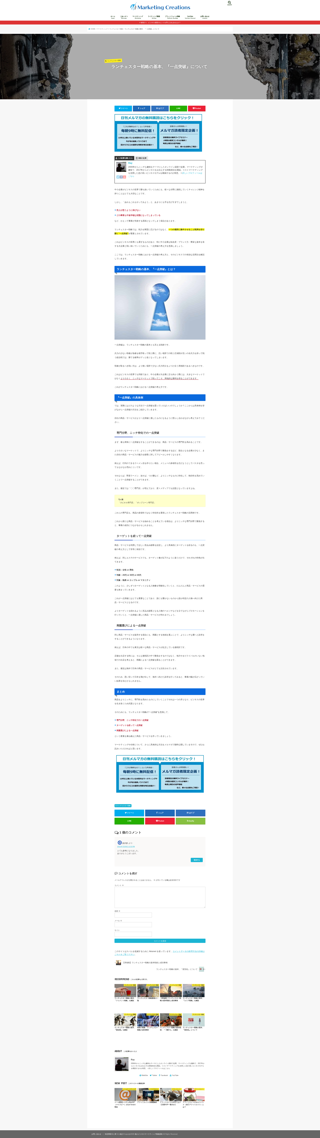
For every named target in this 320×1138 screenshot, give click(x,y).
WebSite (145, 1075)
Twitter (154, 1075)
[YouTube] (124, 178)
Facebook (164, 1075)
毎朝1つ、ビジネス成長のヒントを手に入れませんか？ (161, 22)
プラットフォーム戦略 (172, 17)
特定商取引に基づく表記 (114, 1134)
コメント (119, 885)
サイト (117, 930)
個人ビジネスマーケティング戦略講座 (148, 1134)
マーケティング (137, 17)
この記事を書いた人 (125, 158)
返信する (197, 860)
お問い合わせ (204, 17)
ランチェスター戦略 (124, 806)
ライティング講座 (154, 17)
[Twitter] (118, 178)
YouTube (190, 17)
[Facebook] (121, 178)
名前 (117, 911)
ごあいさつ (124, 17)
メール (118, 921)
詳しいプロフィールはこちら (159, 1068)
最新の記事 (142, 158)
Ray (130, 163)
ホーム (113, 17)
